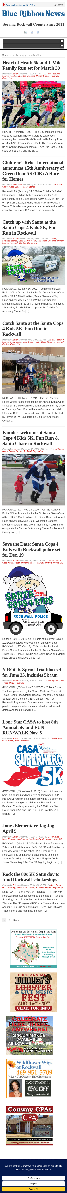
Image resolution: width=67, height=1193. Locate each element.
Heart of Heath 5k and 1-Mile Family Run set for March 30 (31, 65)
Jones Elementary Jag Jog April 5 (28, 828)
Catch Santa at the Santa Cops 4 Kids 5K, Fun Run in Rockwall (32, 328)
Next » (16, 920)
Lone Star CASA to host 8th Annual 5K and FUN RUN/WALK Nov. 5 (30, 727)
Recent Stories (43, 76)
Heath (12, 76)
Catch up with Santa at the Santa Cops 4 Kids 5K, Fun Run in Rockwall (29, 227)
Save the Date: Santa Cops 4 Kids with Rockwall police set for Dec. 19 (31, 549)
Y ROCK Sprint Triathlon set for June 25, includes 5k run (31, 672)
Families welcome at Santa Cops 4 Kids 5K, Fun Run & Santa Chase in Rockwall (30, 438)
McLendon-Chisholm (26, 76)
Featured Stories (9, 241)
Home (5, 55)
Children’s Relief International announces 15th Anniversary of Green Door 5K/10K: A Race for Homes (33, 171)
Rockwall (55, 76)
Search (59, 5)
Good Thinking (8, 839)
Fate (49, 74)
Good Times (28, 342)
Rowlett (22, 243)
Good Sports (52, 681)
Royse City (7, 78)
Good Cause (15, 187)
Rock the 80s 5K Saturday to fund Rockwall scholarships (30, 876)
